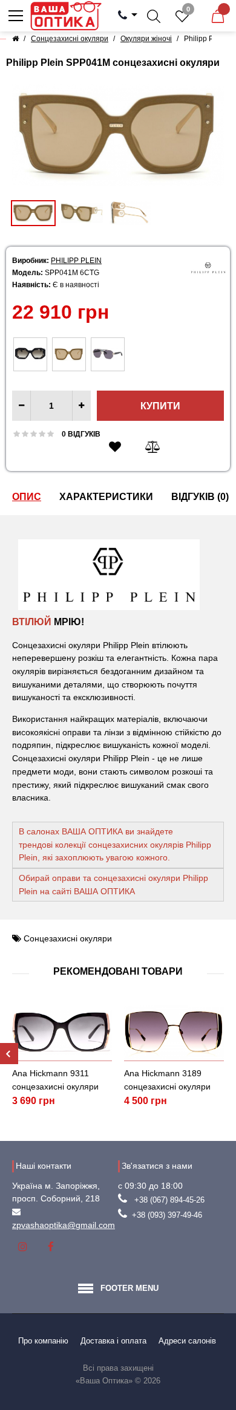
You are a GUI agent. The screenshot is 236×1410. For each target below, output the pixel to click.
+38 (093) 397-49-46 (167, 1215)
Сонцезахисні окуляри (68, 938)
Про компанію (43, 1340)
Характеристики (106, 497)
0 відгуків (81, 434)
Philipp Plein (76, 260)
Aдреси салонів (187, 1340)
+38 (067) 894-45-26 (169, 1199)
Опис (26, 497)
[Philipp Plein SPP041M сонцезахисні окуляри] (118, 134)
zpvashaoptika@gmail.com (63, 1225)
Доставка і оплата (113, 1340)
